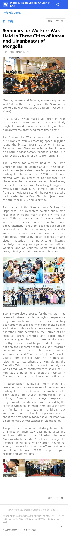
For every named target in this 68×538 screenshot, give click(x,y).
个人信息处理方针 (11, 529)
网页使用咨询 (30, 529)
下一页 (59, 21)
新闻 (12, 12)
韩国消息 (8, 21)
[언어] (57, 4)
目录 (50, 21)
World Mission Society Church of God (30, 4)
